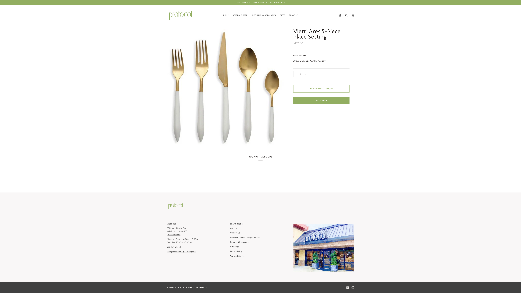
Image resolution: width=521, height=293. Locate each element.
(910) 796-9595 (173, 234)
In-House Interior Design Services (245, 237)
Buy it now (321, 100)
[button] (226, 15)
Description (299, 56)
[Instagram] (353, 287)
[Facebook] (347, 287)
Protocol (174, 287)
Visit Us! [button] (171, 224)
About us (234, 228)
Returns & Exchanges (239, 242)
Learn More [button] (236, 224)
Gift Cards (234, 247)
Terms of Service (237, 256)
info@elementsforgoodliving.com (181, 251)
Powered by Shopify (196, 287)
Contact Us (235, 233)
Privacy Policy (236, 251)
